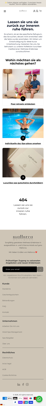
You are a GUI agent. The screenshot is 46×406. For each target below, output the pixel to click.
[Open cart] (40, 11)
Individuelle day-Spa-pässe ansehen (23, 143)
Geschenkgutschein (10, 295)
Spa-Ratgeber (8, 338)
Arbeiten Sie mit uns (10, 326)
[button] (2, 405)
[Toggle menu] (5, 11)
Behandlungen (8, 300)
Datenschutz (7, 358)
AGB (4, 369)
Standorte (6, 289)
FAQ (4, 306)
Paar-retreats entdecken (23, 104)
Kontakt (5, 312)
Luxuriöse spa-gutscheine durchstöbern (23, 183)
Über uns (6, 344)
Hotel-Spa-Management (12, 332)
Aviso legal (6, 364)
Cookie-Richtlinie (9, 375)
